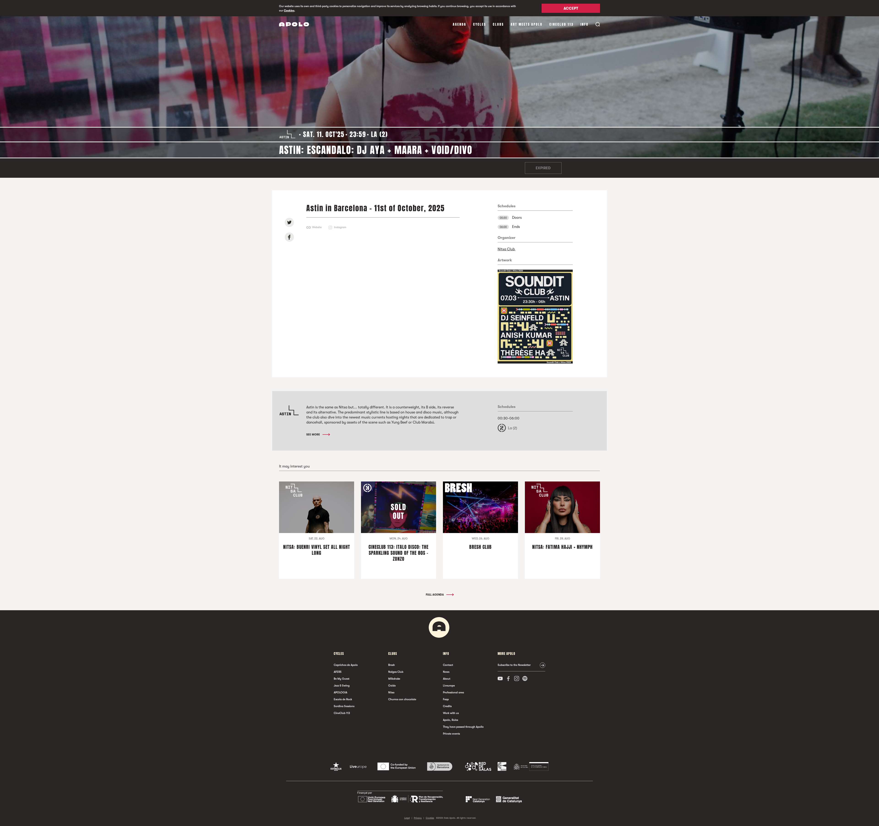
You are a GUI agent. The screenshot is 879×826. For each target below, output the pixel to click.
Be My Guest (341, 678)
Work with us (451, 713)
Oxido (392, 685)
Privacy (418, 818)
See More (313, 434)
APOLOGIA (340, 692)
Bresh (391, 665)
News (446, 671)
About (446, 678)
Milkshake (394, 678)
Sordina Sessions (344, 706)
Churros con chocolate (402, 699)
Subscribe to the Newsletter (514, 665)
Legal (407, 818)
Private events (451, 733)
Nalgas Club (395, 671)
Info (585, 24)
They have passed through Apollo (463, 726)
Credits (447, 706)
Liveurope (449, 685)
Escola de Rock (343, 699)
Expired (543, 168)
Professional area (453, 692)
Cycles (479, 24)
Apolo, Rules (450, 720)
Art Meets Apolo (527, 24)
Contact (448, 665)
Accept (571, 8)
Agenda (459, 24)
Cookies (289, 10)
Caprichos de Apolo (346, 665)
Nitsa (391, 692)
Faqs (446, 699)
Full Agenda (435, 594)
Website (317, 227)
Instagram (340, 227)
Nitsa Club (507, 249)
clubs (498, 24)
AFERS (338, 671)
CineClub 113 (561, 24)
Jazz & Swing (342, 685)
